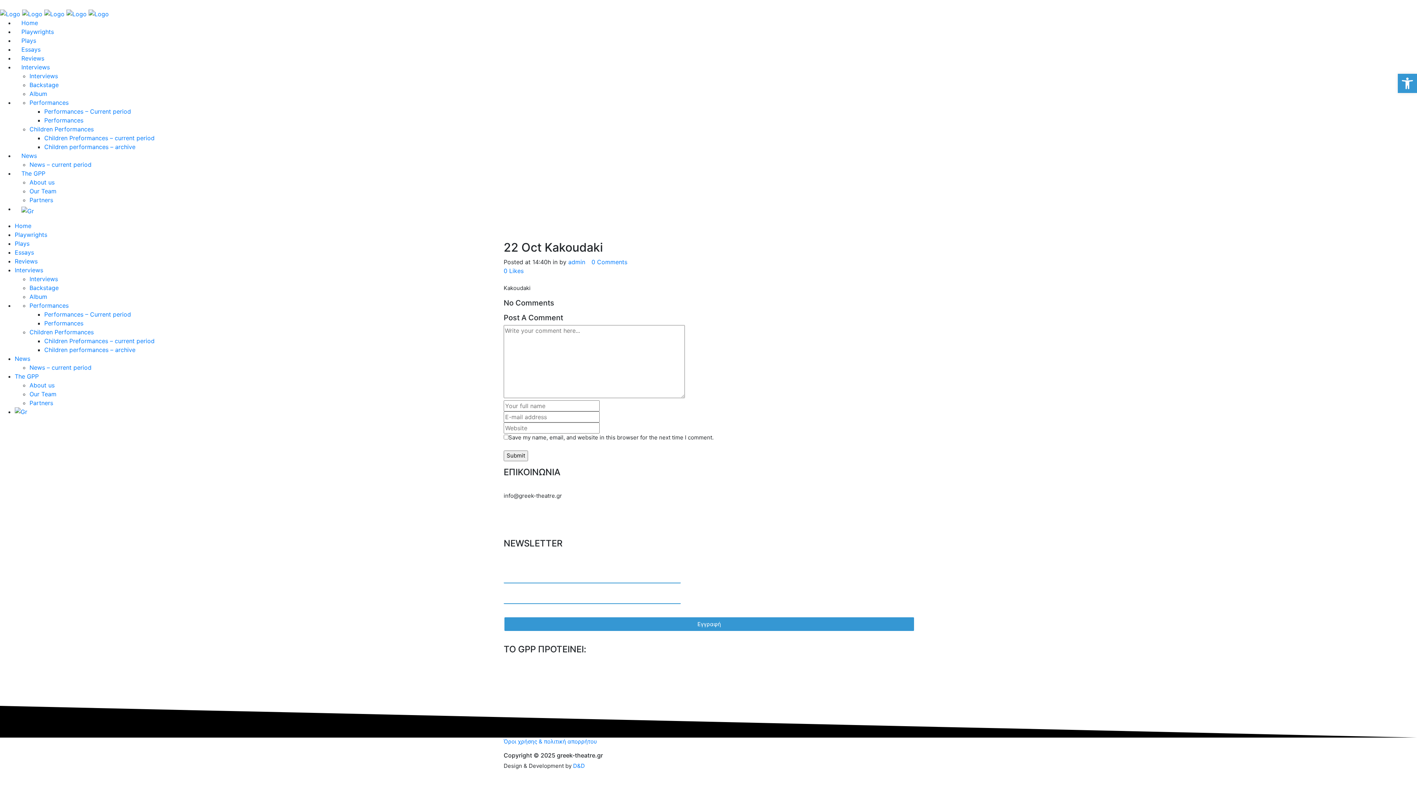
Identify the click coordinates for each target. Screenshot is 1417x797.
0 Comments (609, 262)
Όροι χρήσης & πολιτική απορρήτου (550, 741)
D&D (579, 765)
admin (576, 262)
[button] (1407, 83)
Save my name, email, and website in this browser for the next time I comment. (611, 437)
